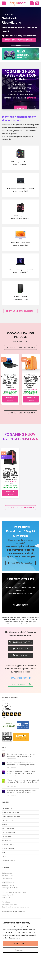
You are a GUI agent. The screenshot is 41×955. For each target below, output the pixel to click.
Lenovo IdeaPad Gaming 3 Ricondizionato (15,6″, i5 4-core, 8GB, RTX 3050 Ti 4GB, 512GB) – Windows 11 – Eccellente (10, 381)
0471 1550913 (14, 888)
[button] (4, 3)
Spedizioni (5, 824)
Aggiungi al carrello (10, 493)
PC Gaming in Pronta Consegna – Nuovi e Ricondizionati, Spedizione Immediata (21, 772)
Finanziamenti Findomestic (11, 816)
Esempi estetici (7, 808)
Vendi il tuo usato (8, 828)
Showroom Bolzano (8, 860)
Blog (3, 852)
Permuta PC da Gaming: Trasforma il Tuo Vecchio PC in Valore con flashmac (21, 791)
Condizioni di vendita (9, 832)
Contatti (5, 856)
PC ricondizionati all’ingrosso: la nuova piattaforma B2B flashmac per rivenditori (21, 764)
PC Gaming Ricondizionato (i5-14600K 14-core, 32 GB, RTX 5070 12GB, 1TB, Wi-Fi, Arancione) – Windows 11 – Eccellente (30, 381)
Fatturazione (6, 840)
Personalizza (20, 950)
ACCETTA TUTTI (20, 944)
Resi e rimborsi (7, 836)
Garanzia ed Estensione (10, 812)
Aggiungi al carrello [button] (10, 399)
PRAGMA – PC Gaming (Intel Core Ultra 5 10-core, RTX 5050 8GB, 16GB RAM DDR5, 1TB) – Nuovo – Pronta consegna (10, 474)
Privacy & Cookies (8, 844)
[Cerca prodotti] (32, 3)
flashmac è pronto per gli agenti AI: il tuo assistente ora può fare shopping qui (21, 755)
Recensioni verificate (9, 820)
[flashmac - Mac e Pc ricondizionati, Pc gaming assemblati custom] (18, 3)
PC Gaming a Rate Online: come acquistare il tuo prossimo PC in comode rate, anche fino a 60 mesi (23, 782)
